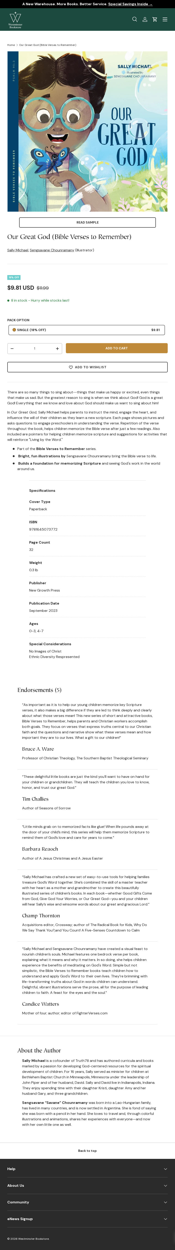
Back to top (87, 1151)
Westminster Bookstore (33, 1239)
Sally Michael (17, 250)
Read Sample (88, 222)
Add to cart (117, 348)
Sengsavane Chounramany (52, 250)
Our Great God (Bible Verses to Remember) (47, 45)
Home (11, 45)
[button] (155, 19)
